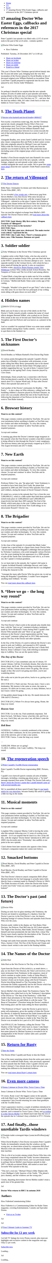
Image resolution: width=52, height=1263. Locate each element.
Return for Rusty (22, 1044)
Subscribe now (7, 1247)
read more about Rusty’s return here (22, 1073)
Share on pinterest (13, 63)
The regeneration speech (28, 758)
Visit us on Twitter (13, 1214)
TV (7, 5)
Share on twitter (12, 60)
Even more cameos (23, 1081)
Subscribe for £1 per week (18, 1232)
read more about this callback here (21, 583)
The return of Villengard (26, 177)
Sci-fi (8, 8)
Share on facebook (13, 58)
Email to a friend (12, 67)
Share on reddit (12, 65)
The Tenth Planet (20, 111)
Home (8, 3)
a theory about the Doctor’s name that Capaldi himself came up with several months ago (25, 782)
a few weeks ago (20, 194)
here (2, 169)
